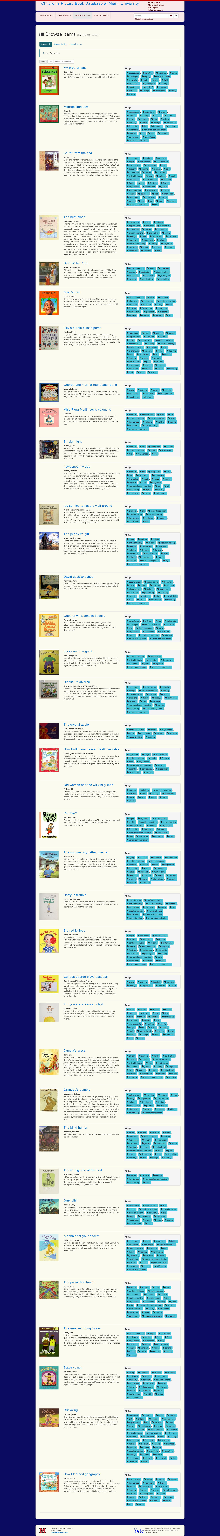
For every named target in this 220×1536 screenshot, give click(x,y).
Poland (162, 1493)
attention (150, 336)
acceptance (134, 73)
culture (166, 119)
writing (132, 94)
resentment (134, 365)
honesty (167, 354)
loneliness (172, 126)
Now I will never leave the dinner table (91, 749)
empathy (165, 946)
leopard (145, 1147)
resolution (133, 1312)
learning (132, 358)
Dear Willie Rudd (76, 263)
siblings (146, 90)
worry (173, 90)
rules (131, 599)
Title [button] (50, 61)
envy (165, 347)
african (143, 1009)
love (131, 1070)
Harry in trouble (75, 895)
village (141, 1038)
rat (168, 486)
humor (132, 635)
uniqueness (161, 493)
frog (162, 1340)
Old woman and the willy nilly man (88, 785)
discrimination (151, 179)
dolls (173, 418)
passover (163, 1105)
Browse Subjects (46, 15)
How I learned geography (82, 1474)
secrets (173, 422)
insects (163, 1024)
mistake (132, 482)
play (152, 133)
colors (167, 1287)
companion (134, 229)
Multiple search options (144, 19)
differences (134, 179)
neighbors (133, 130)
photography (147, 1493)
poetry (151, 1309)
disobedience (135, 589)
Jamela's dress (75, 1050)
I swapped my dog (77, 466)
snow (161, 201)
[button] (171, 15)
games (147, 1020)
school (160, 368)
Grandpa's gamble (77, 1089)
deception (152, 660)
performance (134, 361)
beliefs (158, 115)
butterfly (132, 1013)
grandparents (135, 190)
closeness (165, 268)
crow (150, 176)
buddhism (133, 1245)
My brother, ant (75, 67)
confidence (133, 1337)
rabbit (145, 247)
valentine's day (151, 425)
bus (164, 1205)
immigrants (147, 1102)
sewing (174, 1073)
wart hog (167, 1157)
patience (132, 90)
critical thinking (135, 176)
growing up (150, 83)
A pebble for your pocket (81, 1236)
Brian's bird (72, 292)
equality (132, 122)
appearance (169, 1419)
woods (132, 801)
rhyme (148, 489)
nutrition (133, 247)
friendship (133, 126)
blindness (133, 301)
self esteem (134, 137)
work (150, 1223)
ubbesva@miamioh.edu (59, 1532)
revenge (161, 365)
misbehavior (134, 553)
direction (133, 304)
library (163, 907)
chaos (131, 585)
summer (172, 879)
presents (164, 312)
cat (171, 415)
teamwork (133, 250)
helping (164, 83)
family (145, 80)
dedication (145, 272)
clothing (145, 790)
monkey (161, 985)
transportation (135, 1223)
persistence (147, 769)
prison (132, 201)
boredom (171, 115)
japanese (144, 194)
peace (165, 553)
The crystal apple (76, 724)
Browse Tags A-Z (64, 15)
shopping (133, 1077)
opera (160, 875)
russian (161, 557)
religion (132, 557)
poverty (132, 1497)
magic (131, 797)
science (159, 1312)
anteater (141, 1419)
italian (131, 872)
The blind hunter (75, 1127)
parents (132, 133)
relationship (134, 489)
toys (167, 560)
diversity (167, 179)
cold (168, 169)
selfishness (134, 425)
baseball (143, 857)
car (159, 621)
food (144, 236)
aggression (133, 333)
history (166, 190)
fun (145, 126)
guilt (131, 1305)
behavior (150, 226)
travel (164, 797)
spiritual (132, 560)
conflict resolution (167, 301)
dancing (150, 344)
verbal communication (138, 140)
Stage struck (73, 1367)
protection (153, 1451)
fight (166, 80)
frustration (133, 592)
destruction (166, 450)
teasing (170, 1220)
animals (132, 115)
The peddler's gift (76, 534)
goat (146, 479)
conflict (148, 172)
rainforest (164, 1309)
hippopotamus (166, 393)
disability (147, 304)
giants (146, 663)
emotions (153, 347)
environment (154, 1298)
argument (144, 818)
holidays (148, 422)
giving (131, 733)
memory (132, 279)
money (154, 1070)
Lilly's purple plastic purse (82, 328)
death (173, 176)
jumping (144, 1348)
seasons (170, 1497)
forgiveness (134, 83)
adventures (150, 112)
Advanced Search (101, 15)
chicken (145, 1013)
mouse (145, 358)
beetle (168, 1009)
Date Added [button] (66, 61)
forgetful (172, 904)
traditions (146, 882)
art (147, 1422)
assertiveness (162, 161)
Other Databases (155, 10)
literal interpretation (149, 635)
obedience (145, 1390)
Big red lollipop (74, 930)
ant (130, 1419)
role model (133, 368)
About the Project (156, 5)
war (155, 204)
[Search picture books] (176, 15)
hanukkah (162, 546)
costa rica (150, 1294)
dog (130, 475)
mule (144, 482)
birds (152, 297)
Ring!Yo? (70, 813)
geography (149, 1483)
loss (156, 194)
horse (156, 479)
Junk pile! (71, 1200)
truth (131, 372)
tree (131, 1038)
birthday (164, 297)
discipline (170, 585)
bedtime (162, 73)
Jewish (158, 550)
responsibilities (135, 737)
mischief (149, 87)
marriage (156, 701)
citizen (157, 169)
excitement (134, 351)
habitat (132, 1444)
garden (147, 868)
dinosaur (152, 694)
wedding (172, 1077)
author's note (134, 165)
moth (131, 1031)
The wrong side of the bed (83, 1170)
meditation (133, 1259)
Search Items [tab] (76, 44)
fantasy (161, 1479)
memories (168, 194)
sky (151, 201)
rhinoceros (146, 1154)
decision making (167, 344)
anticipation (145, 161)
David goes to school (79, 576)
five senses (133, 1140)
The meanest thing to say (82, 1328)
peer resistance (159, 1262)
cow (155, 119)
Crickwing (71, 1410)
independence (147, 1387)
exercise (148, 351)
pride (172, 1031)
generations (150, 186)
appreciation (134, 226)
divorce (165, 694)
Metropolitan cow (76, 106)
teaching (158, 315)
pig (143, 133)
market (168, 479)
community (134, 172)
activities (148, 73)
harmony (149, 1255)
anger (163, 112)
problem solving (136, 911)
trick (170, 315)
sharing (132, 879)
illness (132, 194)
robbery (162, 518)
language (173, 1066)
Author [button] (57, 61)
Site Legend (153, 7)
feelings (157, 122)
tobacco (132, 882)
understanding (135, 918)
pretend (159, 361)
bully (157, 1287)
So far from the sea (78, 153)
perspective (163, 833)
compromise (146, 340)
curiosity (156, 585)
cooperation (162, 229)
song (159, 1154)
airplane (148, 158)
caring (174, 73)
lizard (153, 1027)
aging (152, 268)
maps (144, 1490)
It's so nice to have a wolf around (88, 505)
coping (147, 76)
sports (144, 879)
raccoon (157, 247)
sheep (147, 493)
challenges (133, 76)
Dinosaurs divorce (77, 682)
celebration (164, 226)
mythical (159, 663)
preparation (163, 769)
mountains (150, 197)
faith (175, 1095)
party (160, 957)
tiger (174, 1458)
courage (144, 119)
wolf (158, 250)
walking (132, 1355)
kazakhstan (162, 1486)
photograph (147, 1073)
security (160, 489)
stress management (150, 560)
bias (164, 165)
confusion (161, 172)
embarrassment (136, 233)
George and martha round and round (90, 384)
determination (154, 1433)
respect (148, 365)
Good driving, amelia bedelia (84, 615)
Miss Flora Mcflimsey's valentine (87, 409)
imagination (134, 87)
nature (158, 1447)
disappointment (163, 1380)
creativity (133, 80)
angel (147, 1241)
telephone (158, 836)
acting (131, 1372)
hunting (150, 1024)
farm (161, 628)
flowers (166, 183)
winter (141, 1504)
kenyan (132, 1027)
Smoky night (73, 441)
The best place (74, 217)
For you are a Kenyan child (83, 1004)
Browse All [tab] (45, 44)
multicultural (147, 279)
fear (156, 80)
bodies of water (150, 1136)
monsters (163, 87)
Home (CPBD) (154, 2)
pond (160, 1150)
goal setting (149, 592)
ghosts (164, 186)
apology (145, 115)
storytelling (160, 90)
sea (142, 201)
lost (173, 907)
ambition (144, 1372)
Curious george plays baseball (86, 976)
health (161, 1255)
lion (143, 1027)
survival (172, 201)
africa (131, 1009)
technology (143, 836)
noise (156, 1348)
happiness (157, 126)
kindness (149, 518)
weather (147, 250)
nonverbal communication (155, 130)
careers (163, 336)
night (142, 797)
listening (132, 701)
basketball (165, 1333)
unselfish (172, 1316)
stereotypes (150, 137)
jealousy (162, 829)
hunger (132, 1486)
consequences (135, 344)
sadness (164, 133)
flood (169, 1337)
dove (131, 1016)
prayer (148, 1109)
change (145, 169)
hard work (148, 240)
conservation (134, 1294)
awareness (151, 165)
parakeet (150, 312)
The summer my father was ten (86, 852)
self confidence (135, 1397)
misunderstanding (137, 243)
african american (136, 268)
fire (130, 454)
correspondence (163, 76)
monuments (134, 197)
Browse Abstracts (82, 15)
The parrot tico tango (79, 1282)
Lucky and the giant (78, 651)
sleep (153, 797)
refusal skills (171, 596)
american (162, 158)
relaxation (133, 1266)
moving (164, 197)
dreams (132, 946)
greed (173, 1301)
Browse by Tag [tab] (60, 44)
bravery (132, 169)
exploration (154, 233)
